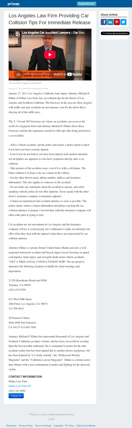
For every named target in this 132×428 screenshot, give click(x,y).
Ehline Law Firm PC (20, 386)
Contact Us (16, 395)
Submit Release (86, 3)
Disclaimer (11, 425)
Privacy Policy (25, 425)
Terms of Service (43, 425)
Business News (42, 89)
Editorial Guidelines (85, 425)
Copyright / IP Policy (64, 425)
